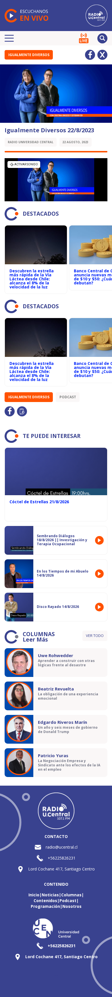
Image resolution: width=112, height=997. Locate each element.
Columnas (71, 895)
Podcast (67, 397)
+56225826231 (62, 858)
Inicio (33, 895)
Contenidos (45, 900)
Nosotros (72, 906)
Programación (45, 906)
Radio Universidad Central (30, 142)
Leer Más (35, 639)
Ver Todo (95, 635)
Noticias (50, 895)
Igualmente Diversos (28, 54)
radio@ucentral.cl (62, 847)
